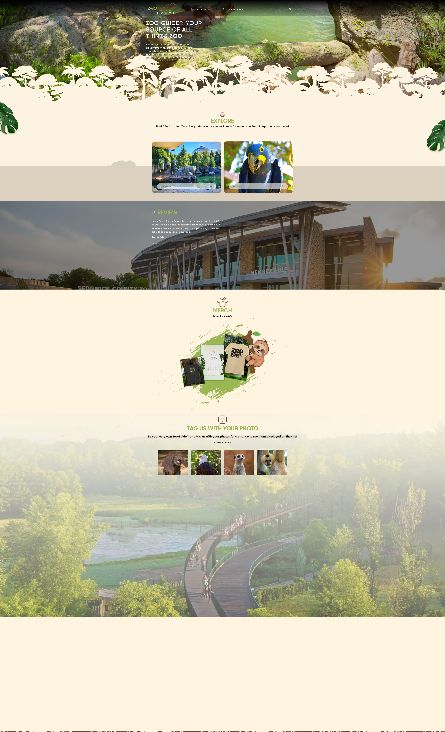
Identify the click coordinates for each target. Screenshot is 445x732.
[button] (290, 9)
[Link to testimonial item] (153, 243)
